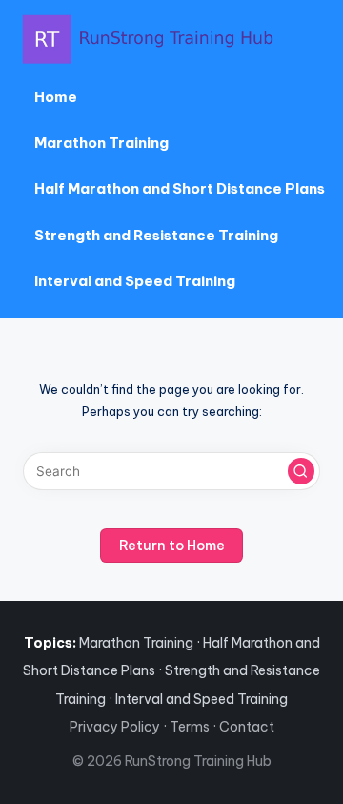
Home (55, 97)
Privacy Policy (115, 726)
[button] (301, 471)
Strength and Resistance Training (156, 235)
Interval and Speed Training (134, 281)
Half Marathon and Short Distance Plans (179, 188)
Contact (246, 726)
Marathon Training (101, 143)
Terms (190, 726)
